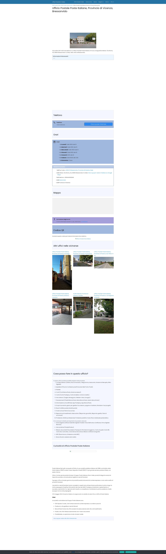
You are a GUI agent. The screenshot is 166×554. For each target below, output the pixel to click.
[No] (164, 552)
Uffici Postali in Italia (58, 2)
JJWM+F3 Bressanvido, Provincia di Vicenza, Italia (79, 170)
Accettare (122, 552)
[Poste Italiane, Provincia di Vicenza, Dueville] (83, 307)
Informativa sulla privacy (131, 552)
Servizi (95, 2)
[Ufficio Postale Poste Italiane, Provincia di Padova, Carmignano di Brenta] (104, 316)
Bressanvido (62, 180)
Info (112, 2)
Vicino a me (89, 2)
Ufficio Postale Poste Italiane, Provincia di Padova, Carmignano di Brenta (104, 295)
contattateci (84, 221)
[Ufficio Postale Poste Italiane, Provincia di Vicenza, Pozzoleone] (83, 261)
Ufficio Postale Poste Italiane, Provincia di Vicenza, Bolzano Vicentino (60, 295)
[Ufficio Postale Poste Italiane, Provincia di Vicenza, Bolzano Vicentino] (62, 312)
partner (73, 552)
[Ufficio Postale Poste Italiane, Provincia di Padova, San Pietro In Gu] (104, 262)
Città (106, 2)
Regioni (100, 2)
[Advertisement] (83, 22)
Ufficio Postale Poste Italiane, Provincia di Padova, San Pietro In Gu (103, 253)
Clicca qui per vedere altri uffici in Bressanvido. (65, 518)
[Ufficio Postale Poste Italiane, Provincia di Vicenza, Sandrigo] (62, 272)
